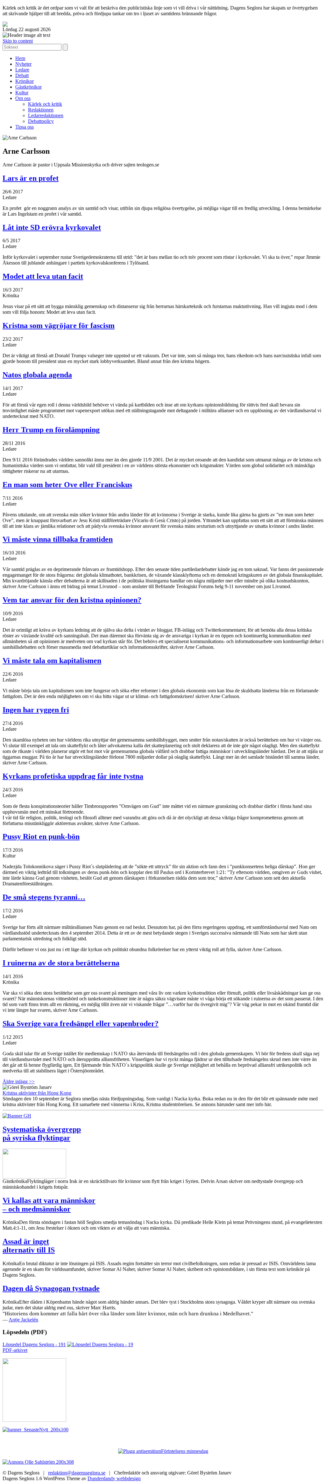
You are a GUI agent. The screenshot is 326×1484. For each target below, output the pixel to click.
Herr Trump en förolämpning (51, 430)
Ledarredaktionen (45, 115)
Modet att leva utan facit (43, 276)
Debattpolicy (41, 121)
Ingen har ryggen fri (36, 710)
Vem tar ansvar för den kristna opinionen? (72, 600)
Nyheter (23, 64)
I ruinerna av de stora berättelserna (61, 963)
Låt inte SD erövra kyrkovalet (52, 227)
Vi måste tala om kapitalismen (52, 660)
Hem (20, 58)
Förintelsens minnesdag (184, 1451)
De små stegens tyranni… (44, 897)
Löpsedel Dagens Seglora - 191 (34, 1344)
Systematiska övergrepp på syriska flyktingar (42, 1133)
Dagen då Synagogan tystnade (51, 1288)
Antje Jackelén (23, 1319)
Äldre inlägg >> (19, 1081)
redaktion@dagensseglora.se (76, 1472)
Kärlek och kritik (45, 104)
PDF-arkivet (15, 1350)
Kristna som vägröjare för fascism (59, 325)
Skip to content (18, 41)
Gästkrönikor (28, 87)
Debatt (22, 75)
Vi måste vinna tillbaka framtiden (58, 539)
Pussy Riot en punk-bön (41, 836)
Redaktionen (40, 109)
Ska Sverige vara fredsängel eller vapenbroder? (81, 1023)
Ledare (22, 69)
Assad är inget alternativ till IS (29, 1245)
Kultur (21, 92)
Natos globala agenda (37, 375)
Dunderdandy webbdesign (114, 1478)
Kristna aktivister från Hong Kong (37, 1093)
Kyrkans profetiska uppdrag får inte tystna (73, 776)
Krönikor (24, 81)
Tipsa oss (24, 127)
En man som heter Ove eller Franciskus (67, 484)
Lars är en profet (31, 178)
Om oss (23, 98)
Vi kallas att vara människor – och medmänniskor (49, 1204)
